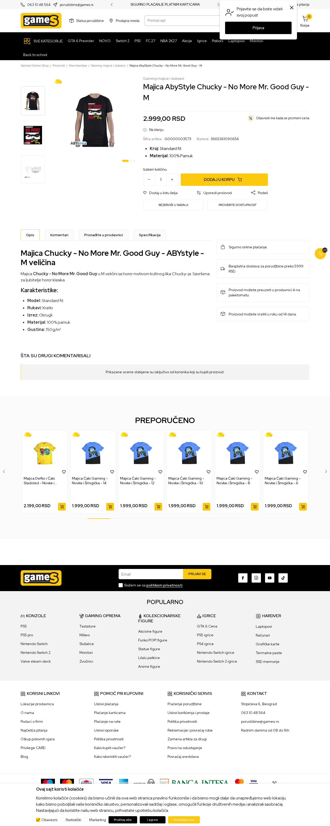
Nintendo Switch (34, 643)
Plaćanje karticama (110, 712)
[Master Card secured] (239, 783)
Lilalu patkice (149, 657)
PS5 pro (27, 635)
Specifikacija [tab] (150, 235)
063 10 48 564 (39, 5)
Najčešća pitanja (34, 730)
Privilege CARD (33, 747)
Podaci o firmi (32, 721)
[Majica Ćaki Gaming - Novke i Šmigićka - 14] (93, 453)
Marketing (97, 820)
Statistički (73, 820)
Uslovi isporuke (106, 730)
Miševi (84, 635)
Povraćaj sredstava (183, 756)
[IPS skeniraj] (276, 783)
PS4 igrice (205, 643)
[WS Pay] (144, 783)
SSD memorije (267, 661)
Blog (24, 756)
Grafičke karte (267, 644)
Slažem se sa (153, 585)
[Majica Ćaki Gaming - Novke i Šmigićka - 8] (238, 453)
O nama (27, 712)
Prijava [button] (258, 27)
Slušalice (86, 643)
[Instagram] (256, 578)
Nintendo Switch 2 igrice (217, 661)
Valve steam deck (36, 661)
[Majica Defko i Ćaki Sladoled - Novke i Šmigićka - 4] (45, 453)
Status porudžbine (90, 20)
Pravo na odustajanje (185, 747)
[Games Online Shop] (41, 20)
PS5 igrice (205, 635)
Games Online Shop (35, 65)
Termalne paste (269, 652)
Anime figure (149, 666)
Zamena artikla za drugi (187, 739)
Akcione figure (150, 631)
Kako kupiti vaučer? (109, 747)
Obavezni (49, 820)
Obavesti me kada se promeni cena (282, 118)
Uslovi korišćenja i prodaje (189, 712)
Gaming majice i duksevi (108, 65)
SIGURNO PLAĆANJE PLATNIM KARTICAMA (165, 5)
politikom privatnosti (164, 585)
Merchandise (78, 65)
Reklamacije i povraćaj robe (190, 730)
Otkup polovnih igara (38, 739)
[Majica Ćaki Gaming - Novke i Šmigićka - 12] (141, 453)
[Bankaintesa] (195, 783)
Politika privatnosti (108, 739)
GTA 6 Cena (207, 626)
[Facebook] (243, 578)
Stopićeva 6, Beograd (259, 704)
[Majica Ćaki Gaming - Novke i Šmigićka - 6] (286, 453)
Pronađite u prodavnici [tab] (103, 235)
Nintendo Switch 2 (36, 652)
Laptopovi (264, 626)
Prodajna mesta (127, 20)
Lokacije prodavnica (37, 704)
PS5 (24, 626)
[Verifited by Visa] (253, 783)
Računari (263, 635)
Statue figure (149, 649)
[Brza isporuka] (59, 81)
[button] (160, 193)
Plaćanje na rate (107, 721)
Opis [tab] (30, 235)
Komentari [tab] (59, 235)
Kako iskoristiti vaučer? (112, 756)
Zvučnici (86, 661)
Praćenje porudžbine (185, 704)
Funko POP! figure (152, 640)
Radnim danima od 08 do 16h (265, 730)
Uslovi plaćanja (106, 704)
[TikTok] (283, 578)
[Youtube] (269, 578)
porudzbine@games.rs (76, 5)
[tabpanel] (94, 120)
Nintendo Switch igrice (215, 652)
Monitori (86, 652)
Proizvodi (59, 65)
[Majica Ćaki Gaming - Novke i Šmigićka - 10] (189, 453)
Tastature (87, 626)
